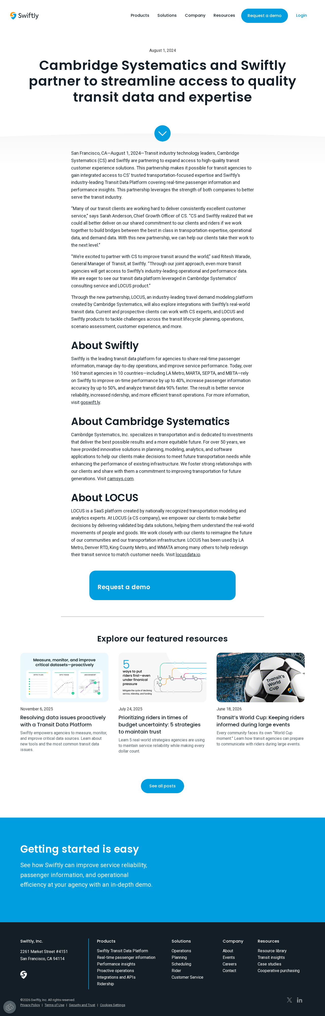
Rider (176, 970)
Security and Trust (82, 1005)
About (228, 950)
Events (229, 957)
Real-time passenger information (126, 957)
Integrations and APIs (116, 977)
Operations (181, 950)
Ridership (105, 983)
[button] (140, 17)
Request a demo (265, 16)
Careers (230, 964)
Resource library (272, 950)
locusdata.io (188, 554)
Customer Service (187, 977)
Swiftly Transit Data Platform (122, 950)
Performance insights (116, 964)
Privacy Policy (30, 1005)
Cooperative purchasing (279, 970)
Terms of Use (54, 1005)
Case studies (269, 964)
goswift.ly (90, 402)
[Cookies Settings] (9, 1007)
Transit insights (271, 957)
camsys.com (120, 478)
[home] (24, 16)
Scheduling (181, 964)
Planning (179, 957)
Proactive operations (115, 970)
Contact (229, 970)
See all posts (162, 786)
